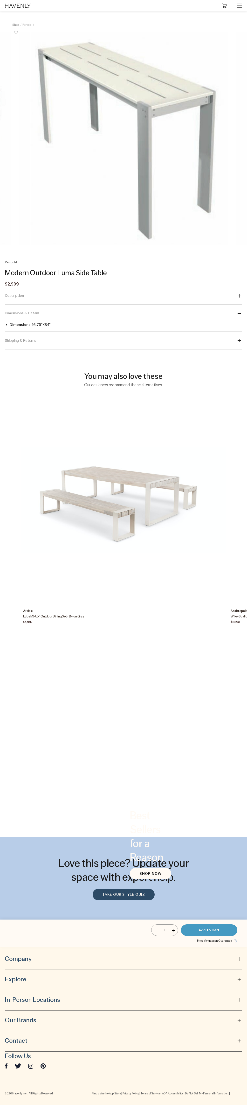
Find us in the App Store (106, 1093)
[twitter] (18, 1066)
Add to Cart (209, 930)
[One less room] (156, 930)
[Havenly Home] (18, 6)
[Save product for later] (16, 35)
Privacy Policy (131, 1093)
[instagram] (31, 1066)
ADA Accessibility (172, 1093)
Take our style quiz (123, 894)
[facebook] (6, 1066)
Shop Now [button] (150, 873)
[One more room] (173, 930)
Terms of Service (150, 1093)
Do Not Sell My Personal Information (207, 1093)
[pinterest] (43, 1066)
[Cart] (224, 6)
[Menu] (237, 6)
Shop (16, 24)
